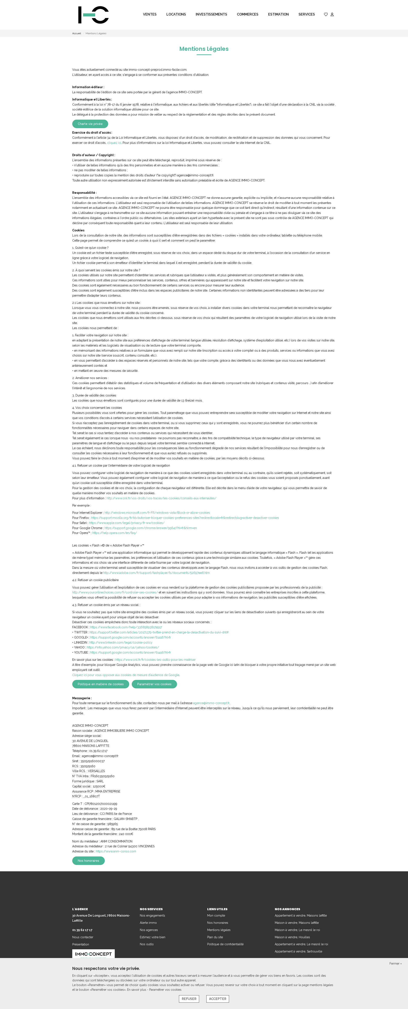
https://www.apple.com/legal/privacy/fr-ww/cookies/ (126, 523)
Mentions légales (219, 930)
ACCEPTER (217, 999)
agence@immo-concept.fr (211, 703)
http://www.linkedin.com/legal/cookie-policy (120, 642)
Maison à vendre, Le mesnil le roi (297, 930)
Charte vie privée (90, 124)
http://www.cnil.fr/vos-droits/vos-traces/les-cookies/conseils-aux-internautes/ (161, 498)
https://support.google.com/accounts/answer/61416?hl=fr (130, 637)
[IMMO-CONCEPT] (93, 15)
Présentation (80, 944)
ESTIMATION (278, 14)
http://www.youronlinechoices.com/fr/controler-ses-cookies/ (115, 592)
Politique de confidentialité (225, 944)
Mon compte (216, 915)
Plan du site (215, 937)
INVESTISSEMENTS (211, 14)
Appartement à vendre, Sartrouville (298, 951)
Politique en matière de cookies (101, 684)
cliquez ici (114, 142)
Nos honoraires (88, 860)
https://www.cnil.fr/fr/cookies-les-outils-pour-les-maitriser (155, 659)
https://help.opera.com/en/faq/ (114, 533)
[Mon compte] (332, 15)
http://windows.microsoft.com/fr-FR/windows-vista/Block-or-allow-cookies (157, 512)
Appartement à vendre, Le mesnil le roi (301, 944)
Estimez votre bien (152, 937)
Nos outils (147, 944)
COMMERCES (247, 14)
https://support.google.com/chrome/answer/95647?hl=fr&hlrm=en (151, 528)
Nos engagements (152, 915)
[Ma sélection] (326, 15)
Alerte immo (148, 922)
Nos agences (149, 930)
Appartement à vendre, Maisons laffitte (301, 915)
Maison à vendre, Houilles (292, 937)
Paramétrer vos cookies (154, 684)
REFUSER (189, 999)
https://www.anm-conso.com (116, 851)
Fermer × (396, 963)
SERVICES (307, 14)
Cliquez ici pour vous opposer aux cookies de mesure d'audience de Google (125, 675)
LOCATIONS (176, 14)
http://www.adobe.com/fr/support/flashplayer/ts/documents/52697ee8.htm (156, 573)
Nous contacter (82, 937)
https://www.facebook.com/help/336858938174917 (126, 627)
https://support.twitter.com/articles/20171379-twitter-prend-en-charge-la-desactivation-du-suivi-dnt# (159, 632)
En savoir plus (137, 989)
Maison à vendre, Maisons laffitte (297, 922)
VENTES (150, 14)
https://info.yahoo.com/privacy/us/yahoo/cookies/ (123, 647)
